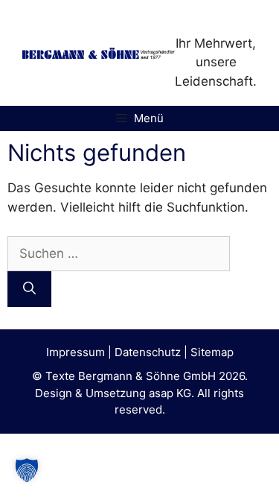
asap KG (170, 393)
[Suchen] (29, 289)
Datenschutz (148, 352)
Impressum (75, 352)
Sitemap (212, 352)
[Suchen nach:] (118, 253)
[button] (27, 470)
